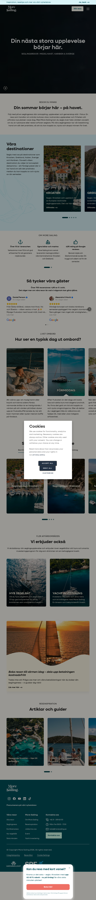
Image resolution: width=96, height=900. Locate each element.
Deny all (47, 468)
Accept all (47, 463)
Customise (48, 473)
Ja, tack (82, 2)
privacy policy (39, 455)
